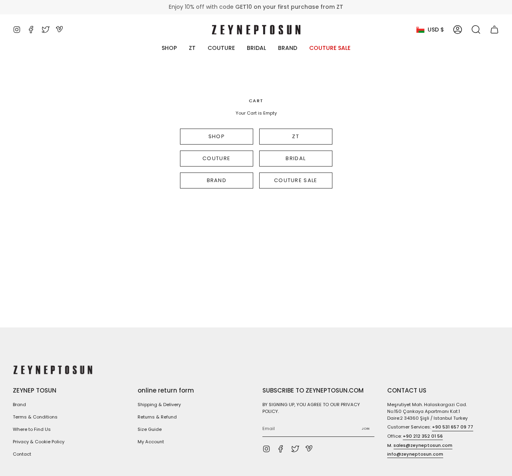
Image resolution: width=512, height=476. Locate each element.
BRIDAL (296, 158)
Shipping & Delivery (159, 404)
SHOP (216, 136)
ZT (295, 136)
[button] (476, 29)
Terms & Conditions (35, 417)
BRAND (217, 180)
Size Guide (150, 429)
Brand (19, 404)
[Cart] (494, 29)
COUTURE (216, 158)
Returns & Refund (157, 417)
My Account (151, 441)
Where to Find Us (32, 429)
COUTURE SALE (295, 180)
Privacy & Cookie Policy (38, 441)
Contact (22, 454)
